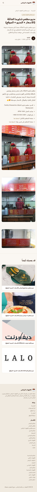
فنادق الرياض (32, 472)
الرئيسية (33, 10)
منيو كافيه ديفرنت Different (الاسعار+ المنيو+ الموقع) (19, 343)
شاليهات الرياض (31, 460)
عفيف (33, 447)
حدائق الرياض (32, 479)
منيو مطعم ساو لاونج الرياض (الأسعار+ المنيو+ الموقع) (19, 288)
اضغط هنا (16, 118)
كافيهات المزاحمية (31, 470)
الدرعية (33, 445)
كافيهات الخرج (31, 440)
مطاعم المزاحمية (31, 455)
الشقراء (33, 462)
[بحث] (3, 2)
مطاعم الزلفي (32, 438)
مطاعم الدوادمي (31, 435)
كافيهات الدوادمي (31, 465)
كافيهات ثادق (32, 475)
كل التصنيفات (31, 408)
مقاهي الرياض (31, 425)
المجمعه (33, 433)
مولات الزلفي (32, 477)
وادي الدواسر (32, 442)
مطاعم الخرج (32, 430)
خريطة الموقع (32, 415)
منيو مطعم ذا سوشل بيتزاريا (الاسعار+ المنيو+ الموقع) (20, 315)
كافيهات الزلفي (31, 458)
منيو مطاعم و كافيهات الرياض (22, 10)
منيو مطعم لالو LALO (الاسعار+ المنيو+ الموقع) (21, 370)
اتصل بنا (33, 413)
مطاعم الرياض (31, 423)
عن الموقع (32, 410)
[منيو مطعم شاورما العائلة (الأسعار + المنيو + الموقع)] (18, 77)
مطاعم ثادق (32, 467)
